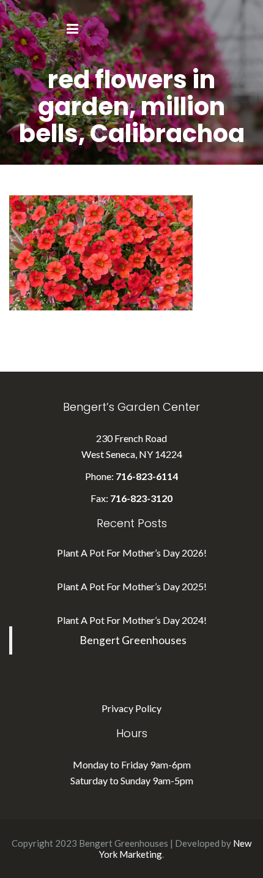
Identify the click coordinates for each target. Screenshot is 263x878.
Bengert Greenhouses (133, 640)
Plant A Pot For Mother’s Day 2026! (132, 552)
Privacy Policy (131, 708)
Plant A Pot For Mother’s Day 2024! (132, 620)
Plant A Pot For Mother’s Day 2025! (132, 586)
